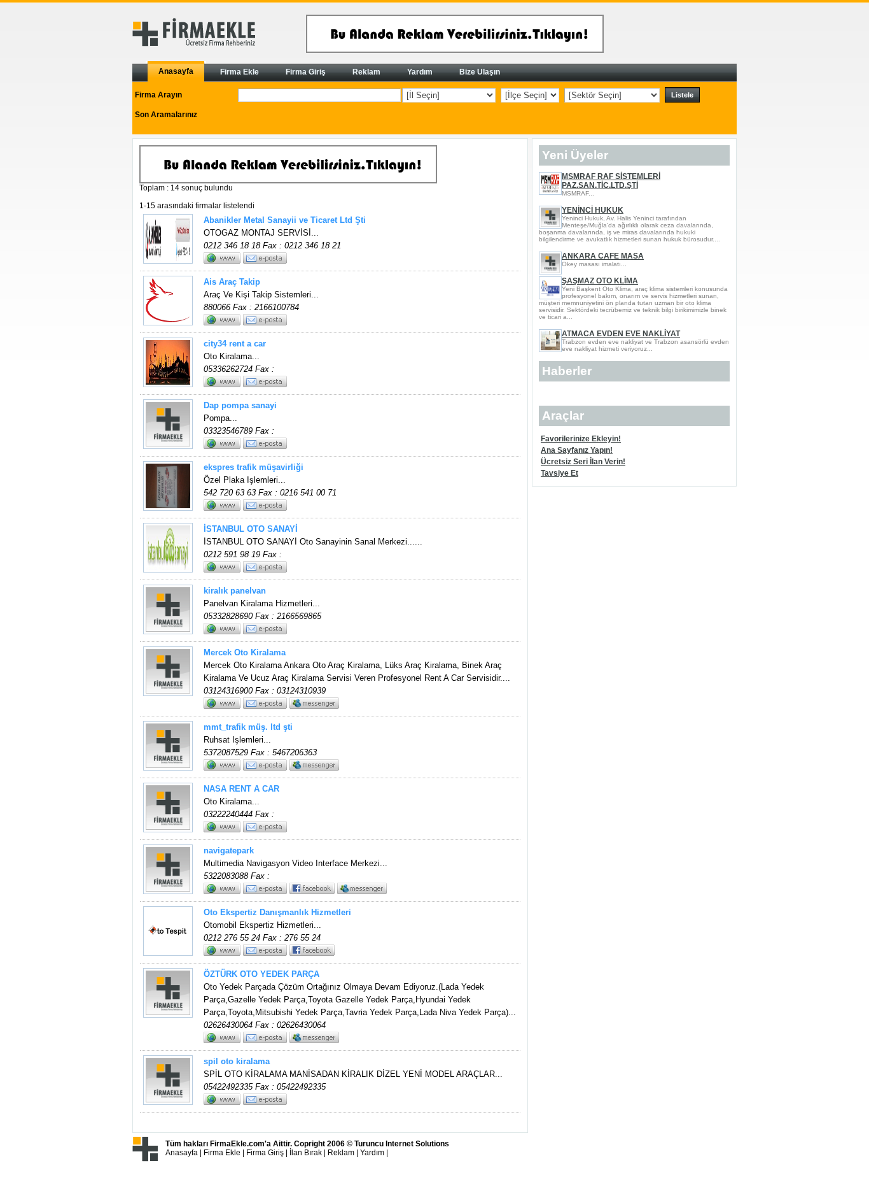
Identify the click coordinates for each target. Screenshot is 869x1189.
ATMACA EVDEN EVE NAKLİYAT (621, 333)
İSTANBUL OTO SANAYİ (251, 529)
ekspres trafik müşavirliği (253, 467)
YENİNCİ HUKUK (592, 210)
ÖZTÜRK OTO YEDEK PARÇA (261, 974)
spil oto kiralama (237, 1061)
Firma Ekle (222, 1152)
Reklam (341, 1152)
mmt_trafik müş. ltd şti (248, 727)
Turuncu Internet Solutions (401, 1143)
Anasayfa (181, 1152)
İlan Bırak (305, 1152)
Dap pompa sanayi (240, 405)
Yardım (372, 1152)
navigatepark (229, 850)
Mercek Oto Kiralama (245, 652)
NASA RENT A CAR (241, 789)
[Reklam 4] (288, 180)
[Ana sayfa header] (455, 50)
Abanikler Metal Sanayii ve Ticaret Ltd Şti (285, 220)
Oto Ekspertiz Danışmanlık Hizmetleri (277, 912)
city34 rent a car (235, 343)
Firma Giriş (265, 1152)
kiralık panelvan (235, 590)
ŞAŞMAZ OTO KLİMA (600, 280)
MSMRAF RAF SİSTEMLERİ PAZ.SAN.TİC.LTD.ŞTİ (611, 181)
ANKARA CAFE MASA (603, 256)
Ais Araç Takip (232, 282)
